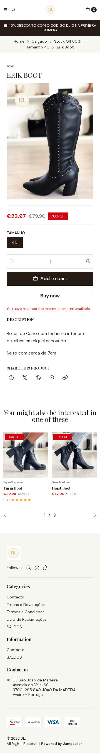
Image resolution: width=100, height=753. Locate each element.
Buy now (50, 296)
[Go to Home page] (50, 9)
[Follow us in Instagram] (29, 568)
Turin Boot (12, 487)
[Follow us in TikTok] (45, 568)
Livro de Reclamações (27, 619)
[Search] (13, 10)
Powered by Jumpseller (61, 743)
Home (19, 41)
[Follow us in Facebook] (37, 568)
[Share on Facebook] (11, 378)
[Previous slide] (5, 515)
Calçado (39, 41)
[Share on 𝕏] (24, 378)
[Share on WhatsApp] (38, 378)
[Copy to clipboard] (65, 378)
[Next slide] (94, 515)
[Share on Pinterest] (51, 378)
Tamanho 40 (37, 47)
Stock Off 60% (67, 41)
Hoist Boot (61, 487)
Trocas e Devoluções (26, 604)
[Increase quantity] (88, 261)
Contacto (15, 597)
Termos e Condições (25, 611)
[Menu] (5, 10)
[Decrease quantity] (11, 261)
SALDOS (14, 626)
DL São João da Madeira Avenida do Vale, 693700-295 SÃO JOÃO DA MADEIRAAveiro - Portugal (44, 687)
